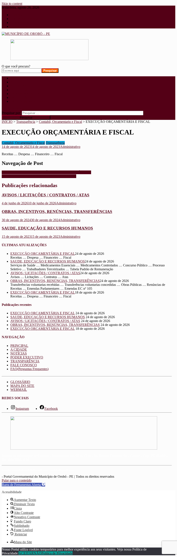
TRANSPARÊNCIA (25, 93)
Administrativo (70, 147)
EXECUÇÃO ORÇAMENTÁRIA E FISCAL (42, 253)
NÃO (37, 553)
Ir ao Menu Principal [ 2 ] (27, 18)
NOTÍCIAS (18, 86)
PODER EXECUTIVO (26, 90)
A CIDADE (18, 82)
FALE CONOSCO (23, 97)
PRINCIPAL (19, 78)
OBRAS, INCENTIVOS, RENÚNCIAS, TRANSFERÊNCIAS (46, 172)
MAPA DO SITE (22, 386)
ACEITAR (26, 553)
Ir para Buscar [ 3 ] (23, 22)
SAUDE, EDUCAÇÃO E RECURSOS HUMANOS (39, 176)
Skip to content (12, 3)
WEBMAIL (18, 389)
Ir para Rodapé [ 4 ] (23, 26)
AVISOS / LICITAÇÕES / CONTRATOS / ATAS (45, 195)
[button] (23, 485)
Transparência (55, 143)
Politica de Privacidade (57, 553)
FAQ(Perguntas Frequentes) (29, 101)
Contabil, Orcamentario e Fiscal (23, 143)
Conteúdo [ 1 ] (20, 15)
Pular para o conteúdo (17, 480)
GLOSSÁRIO (20, 382)
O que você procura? (16, 66)
